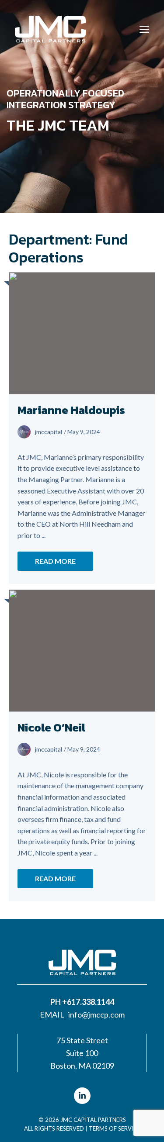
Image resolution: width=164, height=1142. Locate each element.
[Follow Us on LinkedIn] (82, 1095)
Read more (55, 561)
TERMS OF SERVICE (114, 1128)
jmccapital (48, 431)
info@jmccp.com (96, 1014)
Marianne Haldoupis (71, 409)
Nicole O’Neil (51, 727)
